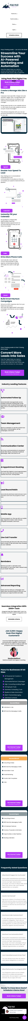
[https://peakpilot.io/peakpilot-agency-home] (14, 5)
